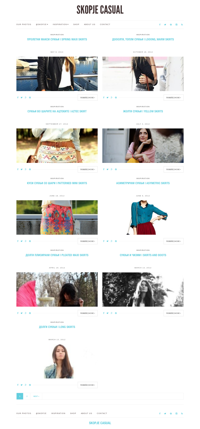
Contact (105, 24)
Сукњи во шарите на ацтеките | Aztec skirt (57, 111)
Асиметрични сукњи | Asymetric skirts (143, 183)
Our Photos (23, 24)
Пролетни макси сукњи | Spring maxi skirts (57, 39)
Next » (36, 396)
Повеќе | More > (87, 98)
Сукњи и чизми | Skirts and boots (143, 255)
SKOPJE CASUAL (100, 10)
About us (89, 24)
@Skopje (41, 24)
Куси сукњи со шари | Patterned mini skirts (57, 183)
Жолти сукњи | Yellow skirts (143, 111)
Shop (76, 24)
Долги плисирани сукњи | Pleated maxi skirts (57, 255)
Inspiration (60, 24)
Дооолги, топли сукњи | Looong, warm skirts (143, 39)
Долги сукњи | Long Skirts (57, 327)
